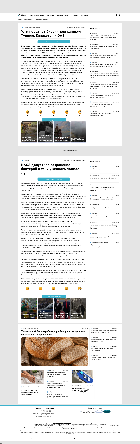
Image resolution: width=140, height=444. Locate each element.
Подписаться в (54, 42)
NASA (32, 190)
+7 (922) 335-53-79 (72, 428)
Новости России (96, 44)
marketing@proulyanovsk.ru (43, 414)
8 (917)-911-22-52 (43, 411)
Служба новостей (80, 27)
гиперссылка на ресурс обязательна (62, 423)
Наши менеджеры (43, 416)
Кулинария (94, 33)
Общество (94, 53)
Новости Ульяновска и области (32, 27)
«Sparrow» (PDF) (71, 433)
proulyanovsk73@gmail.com (108, 427)
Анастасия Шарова (80, 160)
